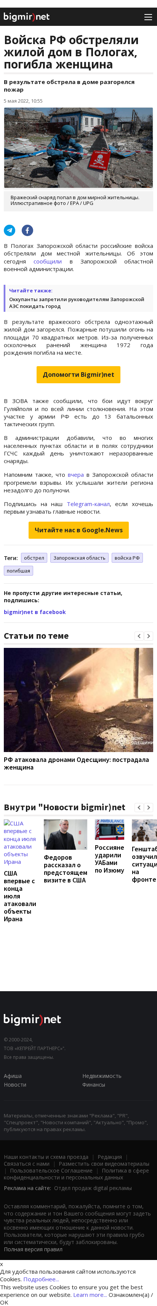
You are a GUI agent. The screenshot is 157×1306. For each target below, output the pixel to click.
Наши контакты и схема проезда (46, 1156)
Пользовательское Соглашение (51, 1170)
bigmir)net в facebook (35, 612)
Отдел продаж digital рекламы (93, 1188)
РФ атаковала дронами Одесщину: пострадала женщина (76, 763)
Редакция (110, 1156)
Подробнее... (41, 1279)
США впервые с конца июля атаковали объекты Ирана (20, 896)
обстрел (34, 557)
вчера (76, 474)
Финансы (93, 1084)
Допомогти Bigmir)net (78, 374)
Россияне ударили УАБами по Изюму (109, 858)
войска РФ (127, 557)
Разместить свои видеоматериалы (104, 1163)
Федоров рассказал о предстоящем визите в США (65, 868)
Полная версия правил (33, 1249)
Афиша (13, 1075)
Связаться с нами (27, 1163)
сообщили (48, 261)
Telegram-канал (88, 504)
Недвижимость (102, 1075)
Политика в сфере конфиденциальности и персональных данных (76, 1174)
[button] (139, 636)
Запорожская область (79, 557)
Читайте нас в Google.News (79, 530)
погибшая (18, 570)
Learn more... (90, 1294)
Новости (15, 1084)
